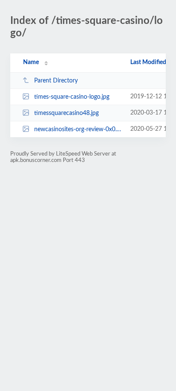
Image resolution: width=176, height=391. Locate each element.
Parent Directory (56, 81)
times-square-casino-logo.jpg (71, 97)
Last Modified (148, 62)
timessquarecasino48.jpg (66, 113)
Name (31, 62)
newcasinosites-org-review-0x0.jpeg (78, 129)
